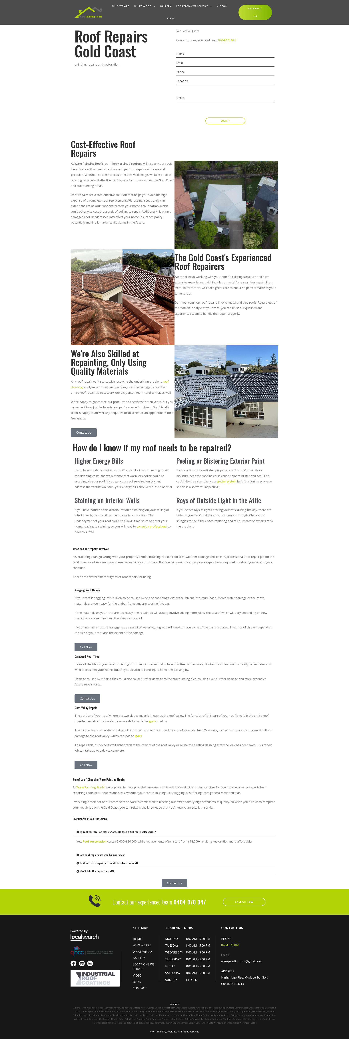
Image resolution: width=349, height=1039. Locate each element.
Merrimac (172, 1015)
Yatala (254, 1022)
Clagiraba (259, 1007)
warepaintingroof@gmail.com (241, 961)
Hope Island (245, 1011)
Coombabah (100, 1011)
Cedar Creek (248, 1007)
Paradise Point (144, 1019)
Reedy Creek (178, 1019)
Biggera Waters (140, 1007)
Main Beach (117, 1015)
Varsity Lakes (195, 1022)
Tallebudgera (139, 1022)
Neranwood (251, 1015)
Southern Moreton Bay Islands (247, 1019)
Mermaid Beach (142, 1015)
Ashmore (109, 1007)
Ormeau (84, 1019)
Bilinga (151, 1007)
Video (137, 975)
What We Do (143, 6)
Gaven (174, 1011)
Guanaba (200, 1011)
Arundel (100, 1007)
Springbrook (269, 1019)
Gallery (166, 6)
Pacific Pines (118, 1019)
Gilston (191, 1011)
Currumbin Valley (135, 1011)
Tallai (129, 1022)
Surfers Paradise (118, 1022)
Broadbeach (169, 1007)
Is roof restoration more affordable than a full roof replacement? (118, 832)
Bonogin (159, 1007)
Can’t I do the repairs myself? (97, 871)
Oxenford (107, 1019)
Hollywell (234, 1011)
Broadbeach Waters (185, 1007)
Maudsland (129, 1015)
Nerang (241, 1015)
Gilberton (183, 1011)
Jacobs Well (257, 1011)
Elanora (167, 1011)
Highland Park (223, 1011)
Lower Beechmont (92, 1015)
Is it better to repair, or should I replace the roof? (109, 863)
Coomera (110, 1011)
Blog (170, 18)
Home (137, 939)
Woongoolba (233, 1022)
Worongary (245, 1022)
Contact (140, 988)
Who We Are (120, 6)
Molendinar (190, 1015)
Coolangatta (87, 1011)
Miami (181, 1015)
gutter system (226, 481)
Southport (228, 1019)
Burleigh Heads (210, 1007)
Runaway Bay (198, 1019)
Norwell (261, 1015)
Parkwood (156, 1019)
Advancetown (80, 1007)
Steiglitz (106, 1022)
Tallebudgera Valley (155, 1022)
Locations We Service (192, 6)
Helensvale (210, 1011)
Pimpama (166, 1019)
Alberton (91, 1007)
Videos (222, 6)
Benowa (128, 1007)
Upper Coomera (180, 1022)
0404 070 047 (227, 40)
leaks (138, 736)
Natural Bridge (230, 1015)
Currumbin (121, 1011)
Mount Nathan (203, 1015)
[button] (174, 832)
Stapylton (97, 1022)
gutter (153, 721)
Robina (188, 1019)
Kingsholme (268, 1011)
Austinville (119, 1007)
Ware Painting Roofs (90, 787)
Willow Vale (207, 1022)
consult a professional (152, 526)
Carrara (238, 1007)
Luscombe (106, 1015)
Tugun (169, 1022)
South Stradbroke (213, 1019)
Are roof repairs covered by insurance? (102, 855)
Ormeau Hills (95, 1019)
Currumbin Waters (154, 1011)
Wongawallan (220, 1022)
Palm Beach (130, 1019)
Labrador (77, 1015)
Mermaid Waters (159, 1015)
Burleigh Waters (226, 1007)
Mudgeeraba (216, 1015)
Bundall (199, 1007)
